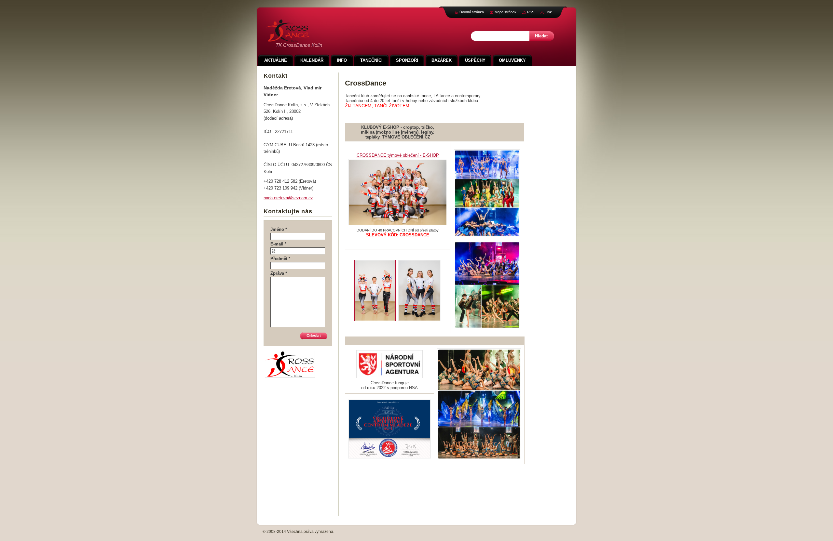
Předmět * (280, 258)
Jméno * (278, 229)
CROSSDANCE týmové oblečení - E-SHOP (398, 155)
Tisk (548, 12)
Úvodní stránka (471, 12)
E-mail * (278, 244)
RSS (530, 12)
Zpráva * (278, 273)
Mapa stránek (505, 12)
